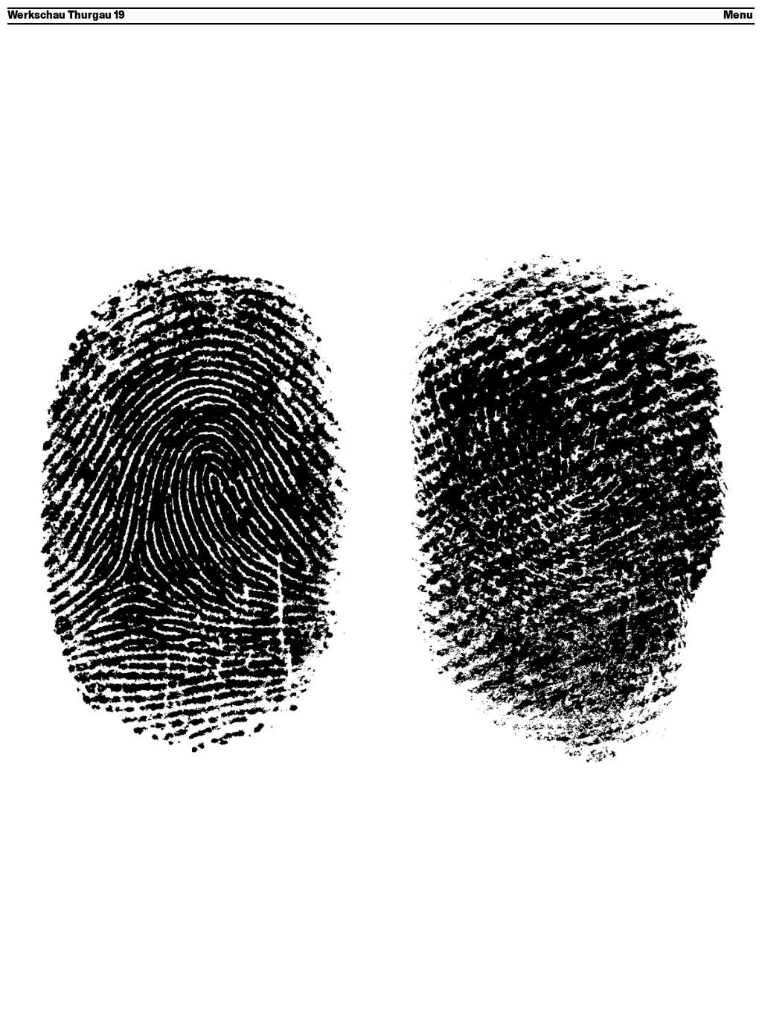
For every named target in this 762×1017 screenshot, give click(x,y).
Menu (738, 15)
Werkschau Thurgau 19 (66, 15)
